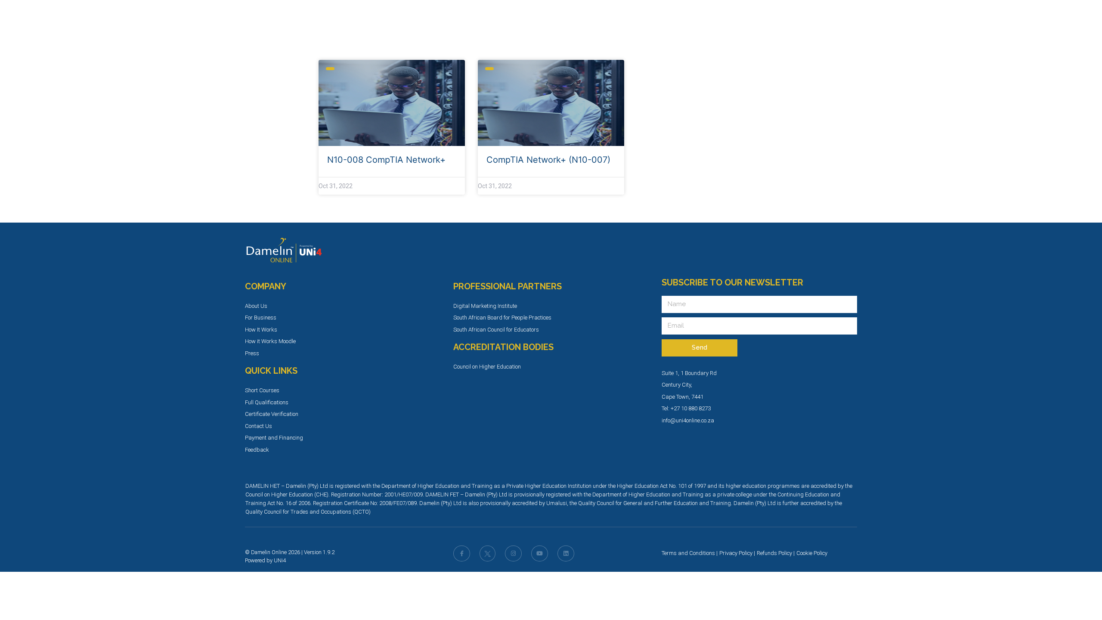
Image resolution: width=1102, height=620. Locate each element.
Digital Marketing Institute (485, 306)
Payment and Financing (274, 437)
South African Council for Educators (496, 329)
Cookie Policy (811, 553)
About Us (256, 306)
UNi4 (280, 560)
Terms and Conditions (688, 553)
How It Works (261, 329)
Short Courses (262, 390)
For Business (260, 317)
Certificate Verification (271, 414)
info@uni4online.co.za (688, 420)
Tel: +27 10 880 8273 (686, 408)
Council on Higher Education (487, 366)
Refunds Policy (774, 553)
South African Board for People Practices (502, 317)
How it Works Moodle (270, 341)
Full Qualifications (266, 402)
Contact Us (258, 426)
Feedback (257, 449)
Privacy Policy (735, 553)
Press (252, 353)
